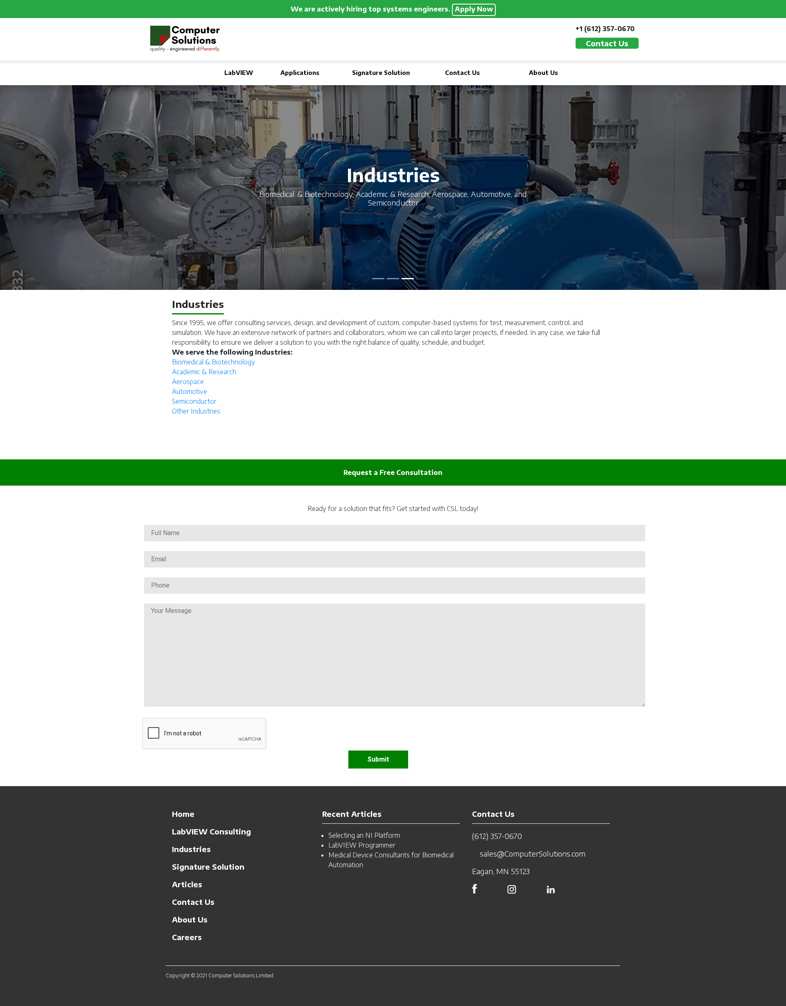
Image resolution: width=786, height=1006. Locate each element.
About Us (543, 72)
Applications (299, 72)
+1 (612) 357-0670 (605, 29)
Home (183, 813)
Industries (191, 849)
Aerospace (188, 382)
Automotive (189, 391)
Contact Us (462, 72)
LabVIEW (238, 72)
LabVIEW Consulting (211, 831)
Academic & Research (204, 372)
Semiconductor (194, 401)
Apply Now (474, 9)
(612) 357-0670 (497, 836)
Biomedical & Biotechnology (213, 362)
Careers (187, 937)
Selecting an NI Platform (364, 835)
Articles (187, 884)
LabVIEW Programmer (361, 845)
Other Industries (196, 411)
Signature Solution (381, 72)
